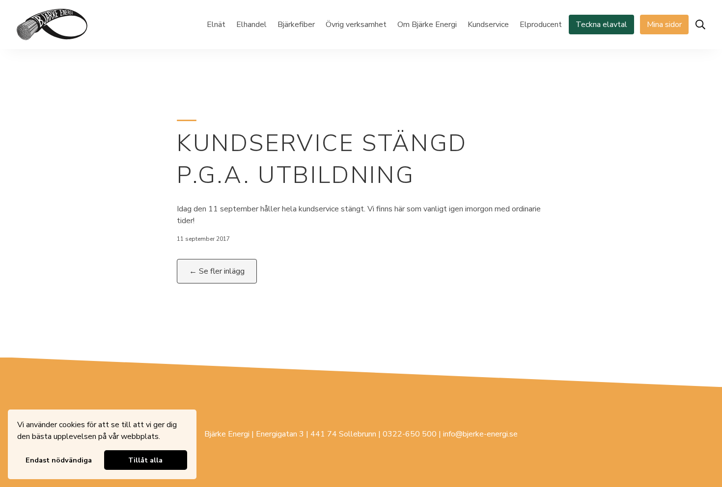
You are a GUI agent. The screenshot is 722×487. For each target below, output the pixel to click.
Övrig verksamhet (356, 24)
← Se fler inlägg (217, 271)
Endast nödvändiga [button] (59, 460)
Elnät (216, 24)
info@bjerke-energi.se (480, 434)
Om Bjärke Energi (427, 24)
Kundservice (488, 24)
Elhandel (251, 24)
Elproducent (541, 24)
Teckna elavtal (601, 24)
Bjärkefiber (296, 24)
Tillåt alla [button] (145, 460)
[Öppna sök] (700, 24)
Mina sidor (664, 24)
